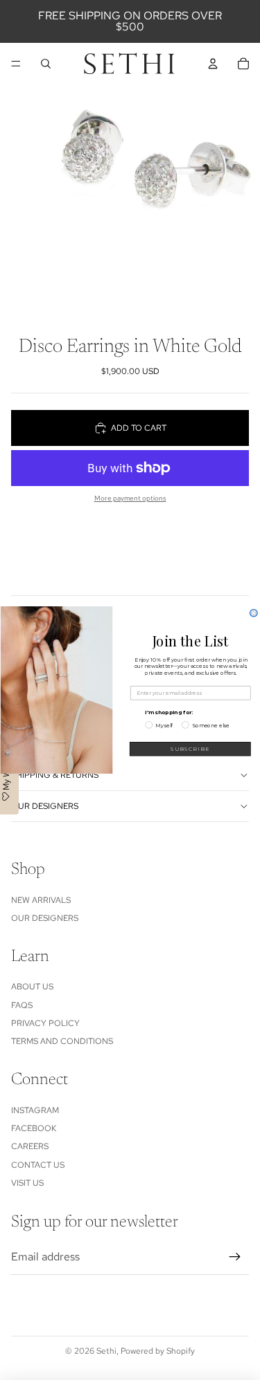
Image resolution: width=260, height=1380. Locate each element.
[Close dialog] (253, 613)
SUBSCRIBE (190, 748)
